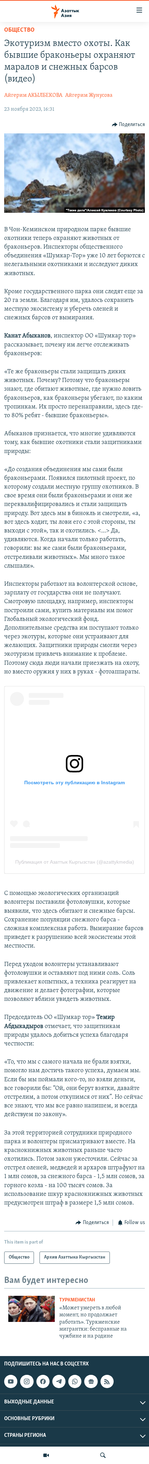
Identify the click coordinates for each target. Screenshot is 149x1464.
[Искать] (103, 1455)
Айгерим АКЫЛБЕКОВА (33, 95)
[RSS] (107, 1381)
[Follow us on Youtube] (10, 1381)
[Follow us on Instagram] (26, 1381)
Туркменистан (77, 1300)
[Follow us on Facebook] (43, 1381)
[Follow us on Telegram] (58, 1381)
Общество (19, 30)
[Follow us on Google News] (90, 1381)
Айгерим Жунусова (89, 95)
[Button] (128, 124)
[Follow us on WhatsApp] (74, 1381)
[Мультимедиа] (46, 1455)
